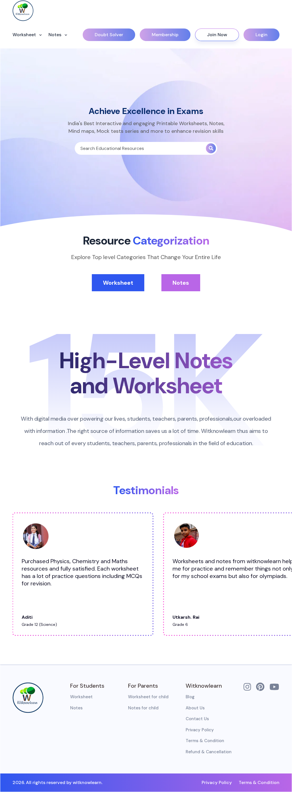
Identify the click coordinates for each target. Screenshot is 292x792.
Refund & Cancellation (209, 752)
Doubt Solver (109, 35)
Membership (165, 35)
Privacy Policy (200, 730)
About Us (195, 708)
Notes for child (143, 708)
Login (261, 35)
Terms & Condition (205, 741)
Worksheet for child (148, 697)
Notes (55, 35)
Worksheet (25, 35)
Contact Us (197, 719)
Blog (190, 697)
